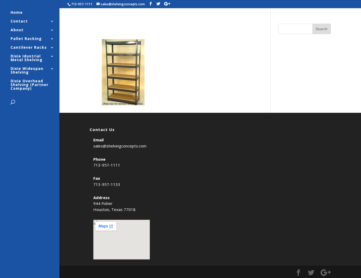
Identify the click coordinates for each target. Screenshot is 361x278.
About (17, 30)
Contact (19, 21)
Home (17, 13)
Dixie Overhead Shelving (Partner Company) (29, 85)
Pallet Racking (26, 39)
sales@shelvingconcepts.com (119, 146)
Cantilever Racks (29, 48)
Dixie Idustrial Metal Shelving (27, 58)
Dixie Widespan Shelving (27, 71)
